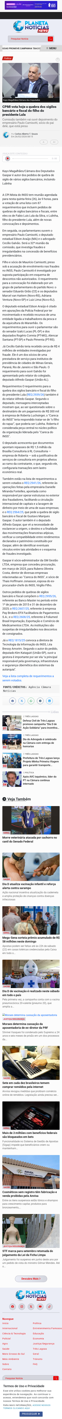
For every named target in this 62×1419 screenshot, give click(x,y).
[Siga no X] (31, 1306)
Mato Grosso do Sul (13, 1354)
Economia (38, 1338)
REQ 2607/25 (20, 608)
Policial (6, 1338)
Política (37, 1323)
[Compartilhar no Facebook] (12, 701)
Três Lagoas (40, 1349)
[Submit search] (50, 39)
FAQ (35, 1364)
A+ (54, 142)
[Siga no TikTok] (49, 1306)
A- (44, 142)
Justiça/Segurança (44, 1343)
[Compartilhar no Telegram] (40, 701)
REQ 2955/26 (47, 596)
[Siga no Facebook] (12, 1306)
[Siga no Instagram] (21, 1306)
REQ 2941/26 (32, 483)
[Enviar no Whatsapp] (31, 701)
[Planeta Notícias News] (31, 26)
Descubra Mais (29, 1278)
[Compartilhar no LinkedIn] (49, 701)
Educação (38, 1333)
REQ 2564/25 (15, 512)
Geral (36, 1354)
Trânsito (37, 1359)
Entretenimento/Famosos (46, 1328)
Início (5, 1323)
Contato (7, 1369)
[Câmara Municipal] (31, 5)
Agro (5, 1343)
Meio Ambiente (10, 1359)
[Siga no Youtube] (40, 1306)
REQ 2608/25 (21, 617)
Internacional (9, 1328)
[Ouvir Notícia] (7, 158)
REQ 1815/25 (16, 640)
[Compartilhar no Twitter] (21, 701)
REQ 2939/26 (35, 394)
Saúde (5, 1349)
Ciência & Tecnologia (14, 1333)
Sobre (5, 1364)
